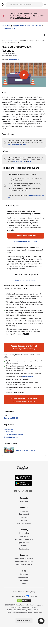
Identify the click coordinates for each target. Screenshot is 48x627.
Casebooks (36, 26)
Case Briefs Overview (21, 26)
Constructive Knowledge (13, 434)
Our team (23, 536)
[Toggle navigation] (45, 4)
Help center (24, 580)
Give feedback (23, 577)
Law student (24, 514)
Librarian (24, 517)
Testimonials (24, 549)
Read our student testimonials (25, 241)
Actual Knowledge (11, 437)
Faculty (24, 520)
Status (24, 584)
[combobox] (24, 4)
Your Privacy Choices (18, 596)
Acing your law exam (24, 565)
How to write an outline (24, 562)
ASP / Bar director (24, 523)
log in (24, 144)
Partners (24, 546)
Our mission (24, 533)
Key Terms (9, 424)
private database (13, 41)
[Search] (7, 4)
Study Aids (6, 26)
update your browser (21, 18)
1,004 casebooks (27, 376)
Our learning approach (24, 539)
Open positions (24, 542)
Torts (5, 415)
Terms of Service (18, 592)
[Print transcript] (43, 35)
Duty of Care (9, 432)
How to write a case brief (23, 558)
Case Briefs (6, 28)
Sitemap (34, 596)
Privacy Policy (30, 592)
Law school (24, 511)
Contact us (24, 574)
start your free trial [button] (14, 144)
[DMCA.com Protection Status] (24, 600)
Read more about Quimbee (25, 280)
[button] (24, 75)
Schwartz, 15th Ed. (11, 418)
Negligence (8, 429)
